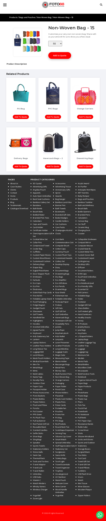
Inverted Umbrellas (41, 327)
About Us (14, 183)
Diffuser (81, 267)
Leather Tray (83, 345)
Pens (80, 389)
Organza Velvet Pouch (87, 380)
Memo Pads (83, 361)
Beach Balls (83, 208)
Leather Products (62, 345)
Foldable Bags (84, 295)
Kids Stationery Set (41, 336)
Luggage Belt (38, 352)
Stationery (82, 446)
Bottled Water (38, 215)
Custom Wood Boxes (42, 258)
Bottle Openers (84, 211)
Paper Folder (60, 386)
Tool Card (82, 458)
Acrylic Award (83, 183)
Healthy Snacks (84, 317)
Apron (58, 193)
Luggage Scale (61, 352)
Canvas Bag (83, 221)
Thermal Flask (39, 458)
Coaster (81, 233)
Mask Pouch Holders (41, 358)
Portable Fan (60, 408)
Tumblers (82, 471)
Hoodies (36, 324)
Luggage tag (83, 352)
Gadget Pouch (39, 308)
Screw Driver (83, 430)
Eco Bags (81, 280)
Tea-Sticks (82, 455)
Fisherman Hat (61, 295)
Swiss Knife (60, 455)
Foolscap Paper (61, 302)
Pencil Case (60, 389)
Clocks (58, 233)
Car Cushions (61, 224)
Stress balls (38, 452)
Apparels (37, 193)
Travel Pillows (83, 467)
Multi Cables (38, 374)
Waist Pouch (60, 480)
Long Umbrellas (61, 349)
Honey (81, 320)
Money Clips (60, 370)
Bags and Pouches (27, 17)
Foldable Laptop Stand (42, 299)
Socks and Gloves (85, 439)
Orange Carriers (62, 380)
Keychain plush (61, 333)
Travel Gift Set (84, 464)
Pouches (59, 411)
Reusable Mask (39, 427)
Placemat (59, 395)
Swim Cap (37, 455)
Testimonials (15, 205)
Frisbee (58, 305)
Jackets (58, 327)
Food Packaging (39, 302)
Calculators (82, 218)
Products (13, 17)
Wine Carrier (60, 486)
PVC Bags (59, 421)
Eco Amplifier (60, 280)
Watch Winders (39, 483)
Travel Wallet (38, 471)
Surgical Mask (84, 452)
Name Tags (37, 377)
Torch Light (59, 461)
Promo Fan (59, 414)
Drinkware (37, 277)
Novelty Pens (38, 380)
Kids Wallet (60, 336)
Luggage (81, 349)
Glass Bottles (83, 308)
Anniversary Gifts (62, 190)
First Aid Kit (37, 295)
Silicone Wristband (86, 436)
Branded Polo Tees (41, 218)
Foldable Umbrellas (63, 299)
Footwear (82, 302)
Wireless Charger (40, 489)
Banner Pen (60, 205)
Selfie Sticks (38, 433)
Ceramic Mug (83, 227)
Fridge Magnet (39, 305)
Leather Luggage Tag (87, 342)
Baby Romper (83, 196)
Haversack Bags (62, 317)
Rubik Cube (83, 427)
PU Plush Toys (39, 417)
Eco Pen (36, 286)
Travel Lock (37, 467)
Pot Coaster (38, 411)
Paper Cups (38, 386)
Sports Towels (39, 446)
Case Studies (16, 186)
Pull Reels (82, 417)
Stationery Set (61, 449)
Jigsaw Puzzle (38, 330)
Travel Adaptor (39, 464)
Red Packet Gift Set (41, 424)
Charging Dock (84, 230)
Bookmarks (60, 211)
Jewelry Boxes (84, 327)
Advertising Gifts (40, 186)
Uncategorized (61, 474)
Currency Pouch (62, 252)
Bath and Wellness (86, 205)
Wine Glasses (84, 486)
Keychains (82, 333)
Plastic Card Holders (63, 399)
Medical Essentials (41, 361)
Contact (13, 193)
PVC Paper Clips (84, 421)
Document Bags (62, 270)
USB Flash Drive (84, 474)
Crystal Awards (84, 249)
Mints (35, 370)
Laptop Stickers (39, 342)
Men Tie (36, 364)
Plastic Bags (83, 395)
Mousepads (83, 370)
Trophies (59, 471)
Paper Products (84, 386)
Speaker (36, 442)
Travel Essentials (62, 464)
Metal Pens (60, 367)
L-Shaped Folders (85, 336)
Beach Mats (38, 211)
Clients (13, 190)
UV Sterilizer (60, 477)
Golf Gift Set (60, 311)
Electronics (37, 289)
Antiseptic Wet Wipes (87, 190)
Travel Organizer (62, 467)
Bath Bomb (37, 208)
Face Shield (60, 292)
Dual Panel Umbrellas (87, 277)
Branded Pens (84, 215)
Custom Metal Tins (85, 252)
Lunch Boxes (38, 355)
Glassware (37, 311)
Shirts (80, 433)
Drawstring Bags (62, 274)
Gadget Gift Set (84, 305)
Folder (80, 299)
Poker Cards (60, 405)
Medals (81, 358)
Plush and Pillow (40, 405)
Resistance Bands (85, 424)
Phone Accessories (41, 392)
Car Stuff (81, 224)
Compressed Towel (41, 245)
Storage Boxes (84, 449)
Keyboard (37, 333)
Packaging (59, 383)
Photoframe (83, 392)
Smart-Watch (60, 439)
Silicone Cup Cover (63, 436)
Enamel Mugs (61, 289)
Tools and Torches (41, 461)
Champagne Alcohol (63, 230)
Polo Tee (81, 405)
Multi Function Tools (86, 374)
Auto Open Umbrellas (42, 196)
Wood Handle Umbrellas (61, 490)
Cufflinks (36, 252)
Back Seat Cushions (41, 199)
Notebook (82, 377)
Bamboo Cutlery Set (41, 202)
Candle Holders (61, 221)
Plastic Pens (60, 402)
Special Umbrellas (63, 442)
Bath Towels (60, 208)
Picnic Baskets (39, 395)
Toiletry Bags (60, 458)
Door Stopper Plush (41, 274)
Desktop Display (62, 264)
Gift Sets (59, 308)
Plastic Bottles (39, 399)
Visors (80, 477)
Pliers (80, 402)
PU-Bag (58, 417)
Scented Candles (40, 430)
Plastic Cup (82, 399)
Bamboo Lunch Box (63, 202)
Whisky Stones (39, 486)
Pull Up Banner (39, 421)
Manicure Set (83, 355)
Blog (12, 202)
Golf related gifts (85, 311)
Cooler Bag (37, 249)
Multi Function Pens (63, 374)
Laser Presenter (62, 342)
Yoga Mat (59, 495)
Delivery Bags (38, 264)
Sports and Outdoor (86, 442)
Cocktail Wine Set (40, 239)
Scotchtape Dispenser (64, 430)
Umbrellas (37, 474)
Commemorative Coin (64, 242)
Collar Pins (37, 242)
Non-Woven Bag (44, 17)
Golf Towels (38, 314)
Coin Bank (59, 239)
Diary (57, 267)
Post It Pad (82, 408)
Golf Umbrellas (61, 314)
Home (12, 196)
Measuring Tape (62, 358)
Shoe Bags (37, 436)
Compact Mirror (84, 242)
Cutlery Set (60, 261)
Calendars (37, 221)
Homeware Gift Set (63, 320)
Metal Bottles (83, 364)
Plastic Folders (39, 402)
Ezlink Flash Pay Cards (42, 292)
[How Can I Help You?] (100, 515)
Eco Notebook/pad (86, 283)
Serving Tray (60, 433)
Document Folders (85, 270)
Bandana (37, 205)
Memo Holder (61, 361)
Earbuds (36, 280)
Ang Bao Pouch (39, 190)
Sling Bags (37, 439)
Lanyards (59, 339)
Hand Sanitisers (85, 314)
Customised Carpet (86, 258)
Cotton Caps (60, 249)
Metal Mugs (38, 367)
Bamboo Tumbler (85, 202)
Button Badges (61, 218)
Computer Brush (62, 245)
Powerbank (83, 411)
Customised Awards (63, 258)
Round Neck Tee (62, 427)
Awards (58, 196)
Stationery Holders (41, 449)
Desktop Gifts (83, 264)
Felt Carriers (83, 292)
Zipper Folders (84, 495)
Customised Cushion (41, 261)
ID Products (83, 324)
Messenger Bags (62, 364)
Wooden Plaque (85, 489)
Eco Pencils (60, 286)
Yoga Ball (37, 495)
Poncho (36, 408)
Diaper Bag (37, 267)
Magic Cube (60, 355)
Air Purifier (82, 186)
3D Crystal (37, 183)
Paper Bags (83, 383)
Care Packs (60, 227)
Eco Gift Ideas (61, 283)
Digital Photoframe (41, 270)
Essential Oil (83, 289)
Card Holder (38, 227)
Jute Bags (82, 330)
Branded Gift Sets (63, 215)
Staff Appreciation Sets (65, 446)
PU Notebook (83, 414)
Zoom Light (37, 498)
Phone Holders (61, 392)
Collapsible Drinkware (87, 239)
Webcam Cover (61, 483)
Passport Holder (40, 389)
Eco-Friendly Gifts (85, 286)
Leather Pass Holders (42, 345)
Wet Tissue (82, 483)
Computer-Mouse (85, 245)
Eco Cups (37, 283)
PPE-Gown (37, 414)
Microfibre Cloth (84, 367)
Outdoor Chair (39, 383)
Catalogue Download (19, 208)
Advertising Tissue (63, 186)
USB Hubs (37, 477)
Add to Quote (59, 55)
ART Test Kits (83, 193)
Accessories (60, 183)
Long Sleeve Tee (40, 349)
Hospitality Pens (62, 324)
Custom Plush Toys (63, 255)
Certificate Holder (40, 230)
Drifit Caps (82, 274)
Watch (80, 480)
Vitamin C (37, 480)
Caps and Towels (40, 224)
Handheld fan (39, 317)
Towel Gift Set (84, 461)
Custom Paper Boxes (42, 255)
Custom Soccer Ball (86, 255)
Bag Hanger (60, 199)
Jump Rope (59, 330)
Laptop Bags (83, 339)
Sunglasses (60, 452)
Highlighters (38, 320)
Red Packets (60, 424)
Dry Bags (59, 277)
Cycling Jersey (83, 261)
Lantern (36, 339)
